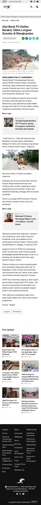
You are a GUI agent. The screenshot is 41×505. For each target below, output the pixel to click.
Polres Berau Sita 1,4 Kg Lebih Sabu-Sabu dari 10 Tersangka (29, 352)
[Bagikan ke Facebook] (26, 38)
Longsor (7, 312)
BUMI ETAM (15, 20)
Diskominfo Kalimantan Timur (31, 451)
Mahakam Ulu (19, 470)
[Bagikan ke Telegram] (37, 38)
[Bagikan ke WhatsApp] (34, 38)
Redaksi (5, 430)
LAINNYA (33, 502)
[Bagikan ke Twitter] (30, 38)
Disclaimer (6, 468)
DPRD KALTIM (31, 430)
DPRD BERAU (31, 445)
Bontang (17, 444)
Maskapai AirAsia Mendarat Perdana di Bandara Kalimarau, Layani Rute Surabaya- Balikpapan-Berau (30, 405)
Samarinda (17, 312)
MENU (4, 1)
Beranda (5, 20)
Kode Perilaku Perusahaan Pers (7, 453)
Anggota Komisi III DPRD (12, 249)
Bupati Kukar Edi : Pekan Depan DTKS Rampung (9, 352)
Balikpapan (18, 437)
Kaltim (16, 430)
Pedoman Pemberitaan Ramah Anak (7, 439)
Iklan (4, 472)
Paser (16, 460)
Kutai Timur (18, 457)
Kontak (4, 433)
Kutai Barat (18, 448)
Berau (16, 440)
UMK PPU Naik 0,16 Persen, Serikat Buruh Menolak (10, 403)
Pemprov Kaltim (14, 260)
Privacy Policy (7, 464)
